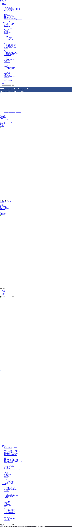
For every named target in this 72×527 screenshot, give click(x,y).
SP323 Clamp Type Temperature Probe (10, 452)
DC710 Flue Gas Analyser (8, 448)
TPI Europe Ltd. (7, 443)
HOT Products (6, 490)
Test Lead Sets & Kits (7, 505)
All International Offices (9, 512)
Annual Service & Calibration (4, 208)
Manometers (2, 118)
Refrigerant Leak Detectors (10, 496)
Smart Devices (4, 446)
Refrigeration (6, 473)
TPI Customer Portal (3, 201)
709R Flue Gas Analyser (10, 488)
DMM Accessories (9, 479)
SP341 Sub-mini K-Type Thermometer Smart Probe (12, 453)
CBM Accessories (8, 478)
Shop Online (2, 126)
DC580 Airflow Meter (7, 497)
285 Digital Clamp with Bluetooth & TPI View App (12, 450)
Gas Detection (6, 472)
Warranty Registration (3, 207)
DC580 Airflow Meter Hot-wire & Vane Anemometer (12, 449)
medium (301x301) (12, 112)
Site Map (20, 443)
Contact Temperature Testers (8, 500)
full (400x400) (6, 112)
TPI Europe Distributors (3, 213)
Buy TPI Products (3, 204)
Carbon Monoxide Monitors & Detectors (12, 495)
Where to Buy (6, 508)
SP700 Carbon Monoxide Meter (9, 458)
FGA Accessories (8, 480)
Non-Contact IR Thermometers (9, 501)
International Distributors (10, 510)
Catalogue (3, 464)
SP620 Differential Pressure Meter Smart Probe (11, 456)
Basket (5, 506)
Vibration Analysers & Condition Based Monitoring (12, 469)
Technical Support (3, 206)
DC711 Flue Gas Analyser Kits (11, 486)
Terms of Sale (25, 443)
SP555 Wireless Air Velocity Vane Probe (10, 454)
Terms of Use (51, 443)
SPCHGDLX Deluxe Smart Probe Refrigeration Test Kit (13, 461)
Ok (43, 526)
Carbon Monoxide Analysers (4, 119)
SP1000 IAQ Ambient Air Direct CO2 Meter (11, 459)
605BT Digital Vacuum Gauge (8, 462)
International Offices (3, 214)
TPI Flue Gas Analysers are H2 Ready (10, 513)
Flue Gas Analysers (3, 114)
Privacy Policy (9, 201)
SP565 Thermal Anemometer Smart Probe (10, 455)
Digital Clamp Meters (7, 499)
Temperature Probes (7, 504)
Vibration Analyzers (3, 115)
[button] (3, 81)
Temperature (6, 475)
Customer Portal (6, 507)
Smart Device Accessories (10, 481)
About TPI (1, 203)
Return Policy (2, 202)
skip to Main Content (3, 0)
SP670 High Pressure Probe (8, 457)
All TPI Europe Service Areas (10, 511)
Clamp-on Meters (2, 116)
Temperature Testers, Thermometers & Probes (7, 122)
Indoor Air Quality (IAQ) (8, 474)
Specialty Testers (2, 123)
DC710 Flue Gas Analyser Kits (11, 487)
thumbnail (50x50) (18, 112)
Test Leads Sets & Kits (9, 482)
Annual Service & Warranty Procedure (10, 518)
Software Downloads (3, 211)
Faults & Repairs (2, 209)
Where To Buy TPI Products (8, 483)
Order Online (2, 205)
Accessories (2, 125)
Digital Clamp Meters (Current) (9, 470)
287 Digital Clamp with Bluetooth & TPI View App (12, 451)
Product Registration (7, 517)
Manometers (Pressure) (7, 471)
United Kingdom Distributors (10, 509)
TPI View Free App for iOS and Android (10, 447)
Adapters (5, 503)
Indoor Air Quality (3, 121)
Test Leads (1, 124)
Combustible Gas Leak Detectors (5, 120)
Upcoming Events (3, 212)
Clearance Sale (6, 491)
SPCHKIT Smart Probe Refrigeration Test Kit (11, 460)
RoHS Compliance (3, 210)
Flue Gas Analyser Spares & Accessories (10, 489)
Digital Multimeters (3, 117)
